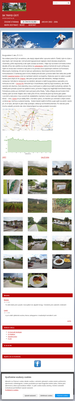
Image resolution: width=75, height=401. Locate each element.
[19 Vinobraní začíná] (13, 280)
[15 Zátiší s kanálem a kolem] (62, 243)
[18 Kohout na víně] (62, 261)
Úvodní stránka (11, 22)
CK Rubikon (11, 334)
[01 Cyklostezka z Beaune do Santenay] (13, 168)
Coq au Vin (20, 83)
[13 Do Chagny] (13, 243)
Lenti (6, 310)
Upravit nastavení (30, 395)
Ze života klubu (30, 22)
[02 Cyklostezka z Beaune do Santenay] (37, 168)
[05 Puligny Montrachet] (37, 186)
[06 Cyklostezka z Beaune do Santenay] (62, 186)
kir (9, 101)
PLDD (10, 339)
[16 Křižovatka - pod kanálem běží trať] (13, 261)
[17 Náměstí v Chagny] (37, 261)
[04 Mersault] (13, 186)
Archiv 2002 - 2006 (50, 22)
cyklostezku (38, 66)
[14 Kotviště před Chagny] (37, 243)
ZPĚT (4, 157)
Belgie (6, 300)
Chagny (22, 78)
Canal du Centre (13, 76)
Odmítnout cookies (46, 395)
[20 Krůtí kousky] (37, 280)
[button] (7, 40)
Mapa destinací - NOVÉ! (14, 25)
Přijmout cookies (62, 395)
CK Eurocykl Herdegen (15, 332)
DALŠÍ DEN (45, 157)
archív (69, 321)
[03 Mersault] (62, 168)
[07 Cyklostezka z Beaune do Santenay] (13, 205)
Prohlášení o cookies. (12, 390)
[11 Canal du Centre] (37, 224)
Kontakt (32, 25)
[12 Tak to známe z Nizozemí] (62, 224)
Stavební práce (12, 336)
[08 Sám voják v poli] (37, 205)
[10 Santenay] (13, 224)
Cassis (14, 99)
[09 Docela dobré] (62, 205)
